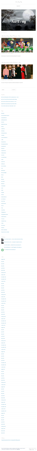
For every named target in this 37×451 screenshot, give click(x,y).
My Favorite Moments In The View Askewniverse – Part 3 (10, 97)
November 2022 (3, 347)
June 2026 (2, 263)
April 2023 (2, 336)
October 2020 (3, 384)
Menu (19, 6)
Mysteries (2, 183)
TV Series (2, 218)
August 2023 (3, 327)
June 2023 (2, 331)
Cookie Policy (18, 449)
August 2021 (3, 369)
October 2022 (3, 349)
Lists (2, 168)
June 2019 (2, 417)
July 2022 (2, 353)
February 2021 (3, 382)
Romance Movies (3, 196)
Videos (2, 223)
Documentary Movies (4, 144)
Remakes (2, 192)
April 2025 (2, 290)
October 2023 (3, 325)
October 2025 (3, 281)
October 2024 (3, 303)
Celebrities (3, 128)
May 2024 (2, 309)
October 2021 (3, 367)
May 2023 (2, 334)
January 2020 (3, 402)
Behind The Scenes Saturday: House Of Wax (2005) (8, 103)
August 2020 (3, 386)
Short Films (3, 201)
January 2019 (3, 428)
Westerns (2, 227)
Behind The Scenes (4, 124)
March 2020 (3, 397)
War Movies (3, 225)
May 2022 (2, 358)
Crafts (2, 139)
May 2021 (2, 375)
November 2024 (3, 301)
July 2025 (2, 283)
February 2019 (3, 426)
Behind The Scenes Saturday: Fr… (11, 249)
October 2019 (3, 408)
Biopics (2, 126)
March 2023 (3, 338)
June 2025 (2, 285)
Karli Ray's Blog (18, 2)
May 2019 (2, 419)
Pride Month (3, 185)
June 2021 (2, 373)
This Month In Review (4, 214)
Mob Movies (3, 170)
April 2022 (2, 360)
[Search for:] (6, 89)
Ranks (2, 190)
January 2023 (3, 342)
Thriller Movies (3, 216)
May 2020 (2, 393)
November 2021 (3, 364)
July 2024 (2, 305)
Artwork (2, 122)
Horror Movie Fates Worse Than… (18, 239)
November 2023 (3, 323)
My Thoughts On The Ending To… (17, 247)
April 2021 (2, 378)
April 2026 (2, 268)
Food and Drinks (3, 157)
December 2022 (3, 345)
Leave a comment (10, 53)
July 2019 (2, 415)
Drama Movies (3, 146)
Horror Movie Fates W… (8, 239)
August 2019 (3, 413)
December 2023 (3, 320)
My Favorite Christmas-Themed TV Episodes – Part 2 (10, 36)
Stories (2, 205)
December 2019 (3, 404)
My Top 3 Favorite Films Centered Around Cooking (9, 99)
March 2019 (3, 424)
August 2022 (3, 351)
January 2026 (3, 274)
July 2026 (2, 261)
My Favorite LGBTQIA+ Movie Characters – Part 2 (8, 101)
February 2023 (3, 340)
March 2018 (3, 430)
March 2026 (3, 270)
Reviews (2, 194)
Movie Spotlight (3, 172)
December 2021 (3, 362)
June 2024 (2, 307)
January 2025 (3, 296)
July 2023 (2, 329)
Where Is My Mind (4, 229)
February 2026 (3, 272)
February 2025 (3, 294)
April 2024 (2, 312)
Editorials (2, 148)
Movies (2, 174)
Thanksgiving (3, 212)
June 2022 (2, 356)
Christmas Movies (4, 133)
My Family (3, 181)
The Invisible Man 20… (7, 247)
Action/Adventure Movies (5, 115)
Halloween (3, 163)
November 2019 (3, 406)
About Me (2, 113)
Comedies (2, 135)
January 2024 (3, 318)
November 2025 (3, 279)
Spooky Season (3, 203)
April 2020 (2, 395)
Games (2, 159)
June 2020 (2, 391)
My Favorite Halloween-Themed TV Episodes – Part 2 (11, 62)
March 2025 (3, 292)
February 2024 (3, 316)
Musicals (2, 179)
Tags (2, 207)
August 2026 (3, 259)
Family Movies (3, 150)
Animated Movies (4, 117)
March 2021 (3, 380)
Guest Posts (3, 161)
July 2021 (2, 371)
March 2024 (3, 314)
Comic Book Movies (4, 137)
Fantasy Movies (3, 152)
